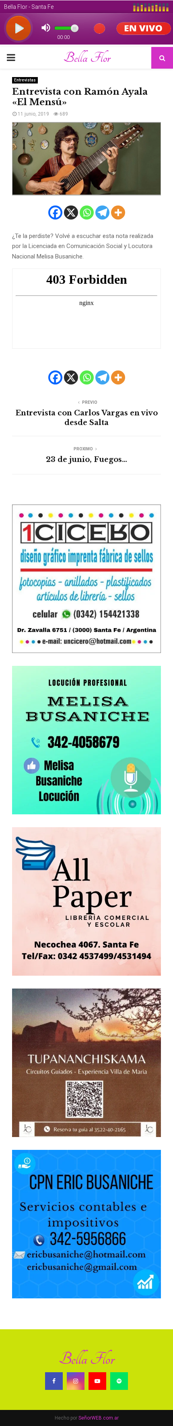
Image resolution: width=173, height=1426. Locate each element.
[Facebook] (55, 212)
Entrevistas (25, 80)
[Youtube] (97, 1381)
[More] (118, 212)
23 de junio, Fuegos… (86, 459)
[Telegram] (102, 212)
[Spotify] (119, 1381)
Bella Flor (86, 58)
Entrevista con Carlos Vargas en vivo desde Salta (86, 418)
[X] (71, 212)
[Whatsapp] (87, 212)
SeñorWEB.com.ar (98, 1418)
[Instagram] (75, 1381)
